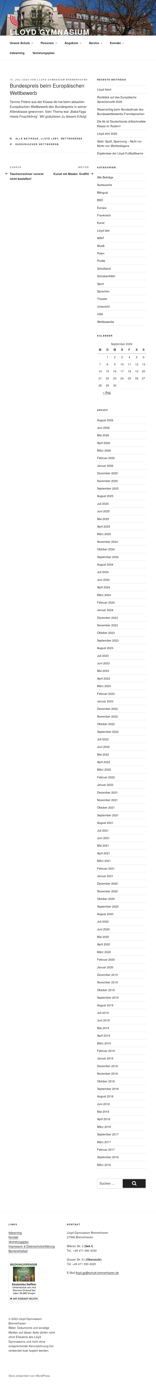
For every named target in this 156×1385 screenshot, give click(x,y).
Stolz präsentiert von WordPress (29, 1376)
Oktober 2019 (106, 990)
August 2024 (105, 564)
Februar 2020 (106, 959)
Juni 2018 (103, 1104)
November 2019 (107, 982)
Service (94, 43)
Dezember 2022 (107, 709)
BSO (100, 200)
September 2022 (108, 732)
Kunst (100, 223)
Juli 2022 (103, 739)
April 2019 (103, 1035)
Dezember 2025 (107, 473)
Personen (47, 43)
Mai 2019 (103, 1028)
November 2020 (107, 891)
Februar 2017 (106, 1149)
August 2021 (105, 823)
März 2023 (104, 686)
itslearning (17, 53)
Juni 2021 (103, 838)
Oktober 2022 (106, 724)
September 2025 (108, 488)
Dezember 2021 (107, 792)
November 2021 (107, 800)
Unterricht (103, 306)
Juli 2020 (103, 921)
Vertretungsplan (43, 53)
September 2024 (108, 557)
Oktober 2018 (106, 1081)
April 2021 (103, 853)
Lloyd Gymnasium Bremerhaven (62, 79)
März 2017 (104, 1142)
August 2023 (105, 648)
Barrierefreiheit (18, 1251)
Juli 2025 (103, 504)
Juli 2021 (103, 830)
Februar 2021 (106, 868)
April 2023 (103, 678)
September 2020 (108, 906)
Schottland (104, 268)
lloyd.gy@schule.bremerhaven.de (97, 1273)
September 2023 (108, 640)
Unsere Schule (20, 43)
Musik (101, 246)
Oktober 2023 (106, 633)
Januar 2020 (105, 967)
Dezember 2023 (107, 618)
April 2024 (103, 587)
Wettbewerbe (72, 138)
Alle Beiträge (27, 138)
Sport (100, 284)
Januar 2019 (105, 1058)
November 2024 (107, 542)
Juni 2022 (103, 747)
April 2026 (103, 443)
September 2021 (108, 815)
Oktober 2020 (106, 899)
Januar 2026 (105, 466)
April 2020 (103, 944)
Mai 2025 (103, 519)
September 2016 (108, 1157)
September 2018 (108, 1089)
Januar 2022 (105, 785)
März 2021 (104, 861)
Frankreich (104, 215)
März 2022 (104, 769)
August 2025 (105, 496)
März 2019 (104, 1043)
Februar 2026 (106, 458)
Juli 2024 (103, 572)
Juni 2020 (103, 929)
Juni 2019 (103, 1020)
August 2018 (105, 1096)
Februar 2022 (106, 777)
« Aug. (107, 392)
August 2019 (105, 1005)
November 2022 (107, 716)
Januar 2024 (105, 610)
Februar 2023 (106, 694)
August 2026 (105, 420)
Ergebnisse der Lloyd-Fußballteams (120, 153)
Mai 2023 (103, 671)
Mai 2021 (103, 845)
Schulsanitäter (106, 276)
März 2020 (104, 952)
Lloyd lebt (50, 138)
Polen (100, 253)
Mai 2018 (103, 1111)
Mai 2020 (103, 937)
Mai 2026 (103, 435)
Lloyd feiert (104, 89)
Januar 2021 (105, 876)
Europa (101, 208)
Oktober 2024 (106, 549)
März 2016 (104, 1165)
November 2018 (107, 1073)
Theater (102, 299)
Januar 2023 (105, 701)
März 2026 (104, 450)
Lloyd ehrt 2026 (107, 133)
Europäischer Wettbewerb (37, 144)
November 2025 (107, 481)
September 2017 (108, 1134)
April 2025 (103, 526)
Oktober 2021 (106, 807)
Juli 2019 (103, 1013)
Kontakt (115, 43)
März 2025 (104, 534)
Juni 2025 (103, 511)
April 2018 (103, 1119)
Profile (101, 261)
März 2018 (104, 1127)
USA (100, 314)
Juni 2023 (103, 663)
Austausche (104, 185)
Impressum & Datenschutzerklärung (32, 1246)
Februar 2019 (106, 1051)
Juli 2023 (103, 656)
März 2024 (104, 595)
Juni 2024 (103, 580)
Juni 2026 (103, 428)
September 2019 (108, 997)
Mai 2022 (103, 754)
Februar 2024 (106, 602)
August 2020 (105, 914)
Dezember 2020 (107, 883)
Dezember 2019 (107, 975)
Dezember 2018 (107, 1066)
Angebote (71, 43)
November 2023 (107, 625)
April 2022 (103, 762)
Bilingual (102, 192)
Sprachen (103, 291)
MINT (100, 238)
